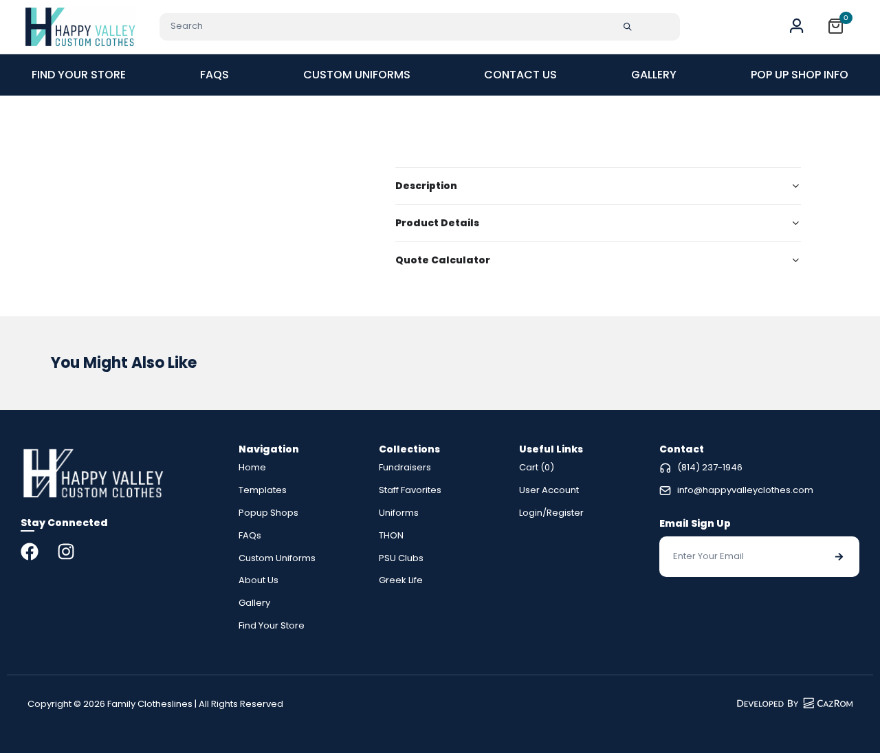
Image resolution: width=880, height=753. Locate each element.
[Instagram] (66, 551)
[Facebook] (29, 551)
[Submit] (628, 27)
